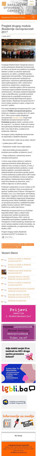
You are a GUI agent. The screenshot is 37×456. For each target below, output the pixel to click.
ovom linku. (9, 237)
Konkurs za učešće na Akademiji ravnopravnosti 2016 (19, 266)
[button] (3, 260)
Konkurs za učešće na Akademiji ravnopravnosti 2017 (19, 260)
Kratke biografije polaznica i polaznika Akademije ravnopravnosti (21, 290)
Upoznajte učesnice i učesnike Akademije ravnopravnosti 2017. (19, 278)
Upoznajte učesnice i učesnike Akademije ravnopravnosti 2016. (19, 296)
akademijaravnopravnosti (11, 244)
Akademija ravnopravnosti (17, 301)
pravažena (30, 244)
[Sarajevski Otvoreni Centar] (18, 7)
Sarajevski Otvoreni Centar (13, 17)
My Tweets (18, 435)
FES (22, 244)
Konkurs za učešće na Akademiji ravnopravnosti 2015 (19, 284)
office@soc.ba (15, 452)
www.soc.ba (23, 452)
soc (19, 247)
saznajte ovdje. (17, 117)
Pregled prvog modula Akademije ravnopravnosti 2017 (19, 272)
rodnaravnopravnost (9, 247)
